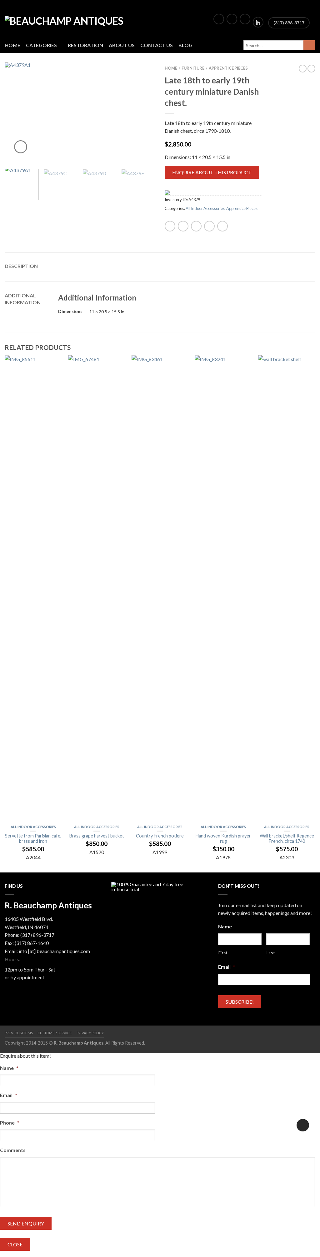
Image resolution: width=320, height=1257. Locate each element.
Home (12, 45)
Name (225, 926)
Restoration (85, 45)
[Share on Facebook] (170, 226)
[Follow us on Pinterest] (245, 19)
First (223, 952)
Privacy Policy (90, 1033)
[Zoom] (20, 146)
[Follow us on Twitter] (232, 19)
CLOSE (15, 1244)
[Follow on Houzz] (258, 22)
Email (226, 967)
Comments (13, 1150)
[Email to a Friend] (196, 226)
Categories (41, 45)
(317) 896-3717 (288, 22)
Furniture (193, 68)
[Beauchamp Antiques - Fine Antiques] (72, 19)
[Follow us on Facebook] (218, 19)
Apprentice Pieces (228, 68)
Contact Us (156, 45)
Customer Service (55, 1033)
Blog (185, 45)
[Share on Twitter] (183, 226)
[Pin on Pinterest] (209, 226)
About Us (122, 45)
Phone (9, 1122)
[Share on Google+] (222, 226)
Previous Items (19, 1033)
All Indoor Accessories (205, 208)
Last (271, 952)
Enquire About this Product (212, 172)
